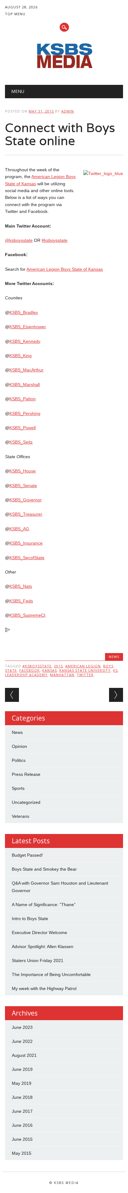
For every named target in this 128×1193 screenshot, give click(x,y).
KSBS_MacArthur (26, 369)
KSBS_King (20, 355)
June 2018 (22, 1097)
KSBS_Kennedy (24, 341)
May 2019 (21, 1083)
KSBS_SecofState (26, 557)
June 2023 (22, 1027)
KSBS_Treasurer (25, 514)
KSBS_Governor (25, 499)
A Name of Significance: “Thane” (43, 904)
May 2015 (21, 1153)
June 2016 (22, 1125)
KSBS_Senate (23, 485)
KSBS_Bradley (23, 312)
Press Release (26, 774)
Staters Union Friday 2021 (37, 960)
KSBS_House (22, 470)
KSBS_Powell (22, 427)
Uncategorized (26, 802)
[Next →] (116, 695)
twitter (85, 674)
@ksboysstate (19, 240)
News (114, 656)
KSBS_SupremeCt (27, 615)
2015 (58, 666)
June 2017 (22, 1111)
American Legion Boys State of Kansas (64, 269)
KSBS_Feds (21, 600)
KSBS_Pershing (24, 413)
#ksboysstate (54, 240)
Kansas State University (85, 670)
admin (67, 111)
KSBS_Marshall (24, 384)
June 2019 (22, 1069)
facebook (29, 670)
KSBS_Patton (22, 398)
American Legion (83, 666)
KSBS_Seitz (21, 442)
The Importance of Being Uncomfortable (51, 974)
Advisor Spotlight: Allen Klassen (42, 946)
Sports (18, 788)
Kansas (49, 670)
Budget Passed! (28, 855)
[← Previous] (12, 695)
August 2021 (24, 1055)
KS (115, 670)
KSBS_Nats (20, 586)
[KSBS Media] (64, 69)
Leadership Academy (26, 674)
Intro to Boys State (30, 918)
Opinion (19, 746)
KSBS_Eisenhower (27, 326)
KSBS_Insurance (26, 543)
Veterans (20, 816)
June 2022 (22, 1041)
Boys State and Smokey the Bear (44, 869)
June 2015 (22, 1139)
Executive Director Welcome (39, 932)
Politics (18, 760)
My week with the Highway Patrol (44, 988)
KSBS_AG (19, 528)
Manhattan (62, 674)
